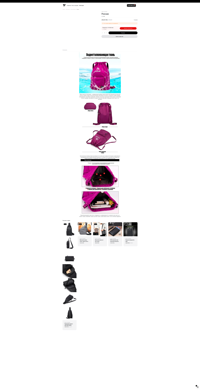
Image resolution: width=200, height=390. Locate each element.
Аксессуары (68, 9)
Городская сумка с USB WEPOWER (68, 324)
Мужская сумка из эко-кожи (99, 240)
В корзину (123, 32)
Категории (81, 5)
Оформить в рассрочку (128, 28)
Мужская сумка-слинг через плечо (84, 240)
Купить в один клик (119, 36)
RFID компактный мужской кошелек (114, 240)
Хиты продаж (75, 5)
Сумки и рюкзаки (73, 9)
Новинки (69, 5)
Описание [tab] (64, 50)
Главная (63, 9)
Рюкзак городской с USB (129, 240)
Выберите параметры (84, 234)
